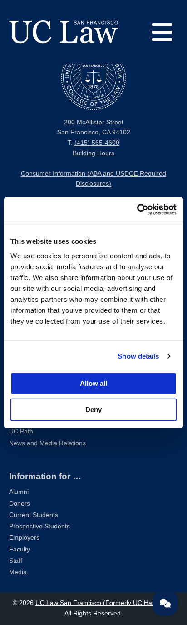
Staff (15, 560)
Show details (138, 356)
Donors (19, 503)
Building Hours (93, 153)
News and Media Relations (47, 443)
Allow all (93, 383)
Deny (93, 409)
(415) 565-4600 (96, 142)
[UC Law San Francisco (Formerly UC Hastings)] (63, 31)
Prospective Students (39, 526)
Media (18, 572)
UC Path (21, 431)
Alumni (19, 491)
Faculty (19, 549)
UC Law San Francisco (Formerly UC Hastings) (103, 603)
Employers (24, 537)
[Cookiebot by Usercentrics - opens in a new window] (137, 209)
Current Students (33, 515)
